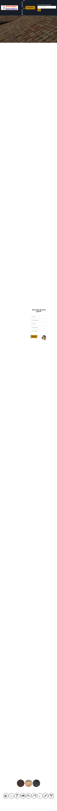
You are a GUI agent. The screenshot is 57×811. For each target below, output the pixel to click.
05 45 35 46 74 (23, 4)
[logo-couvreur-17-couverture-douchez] (9, 7)
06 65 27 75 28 (23, 11)
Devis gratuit (30, 7)
